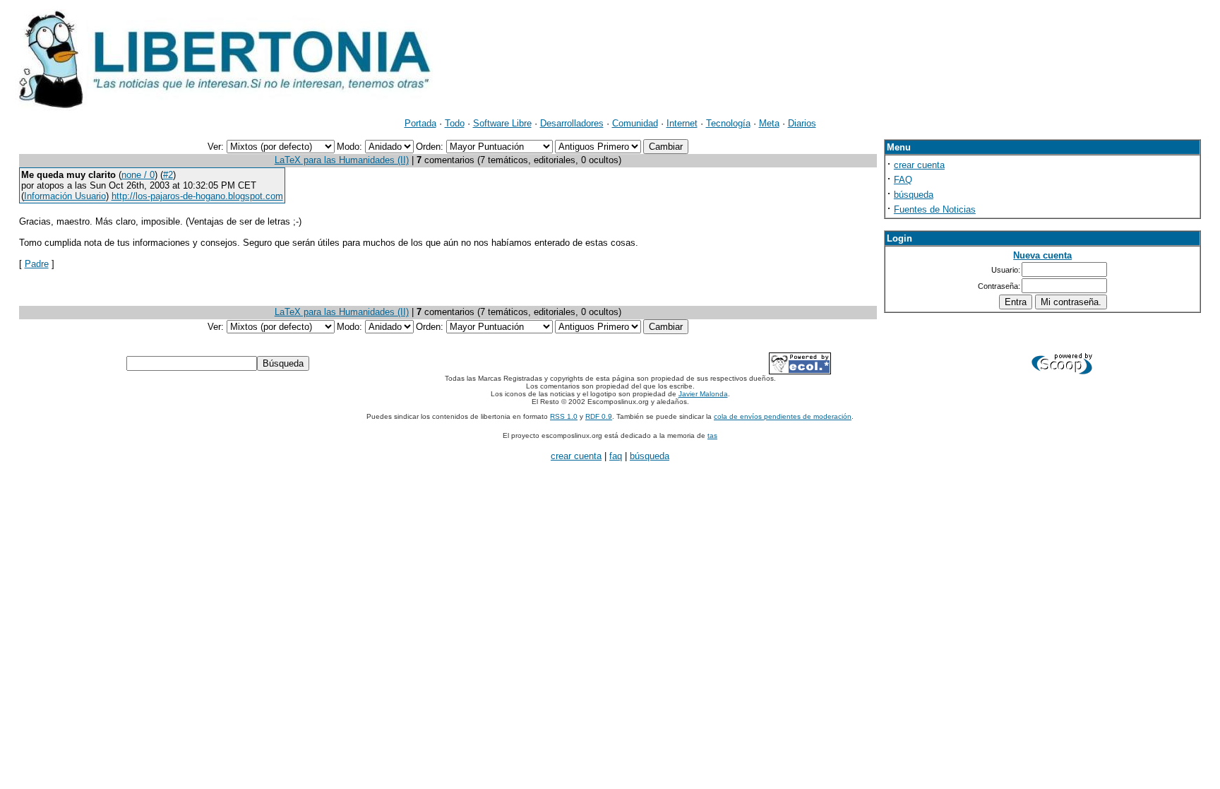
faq (615, 456)
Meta (769, 123)
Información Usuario (65, 196)
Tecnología (728, 123)
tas (712, 435)
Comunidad (635, 123)
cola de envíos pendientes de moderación (782, 416)
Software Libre (502, 123)
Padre (37, 264)
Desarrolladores (572, 123)
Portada (420, 123)
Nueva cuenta (1042, 255)
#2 (168, 175)
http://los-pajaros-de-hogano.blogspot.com (197, 196)
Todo (455, 123)
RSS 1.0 (564, 416)
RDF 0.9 (598, 416)
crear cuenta (919, 165)
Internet (682, 123)
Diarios (802, 123)
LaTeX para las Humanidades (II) (342, 160)
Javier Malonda (703, 394)
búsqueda (913, 194)
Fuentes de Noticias (935, 209)
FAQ (903, 179)
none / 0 (138, 175)
